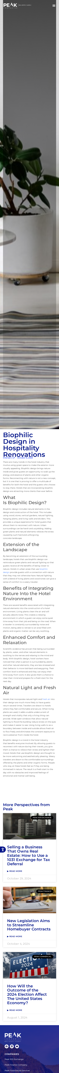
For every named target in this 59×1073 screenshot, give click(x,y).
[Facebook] (7, 1046)
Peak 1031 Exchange (14, 1059)
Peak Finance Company (16, 1065)
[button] (54, 5)
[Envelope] (17, 1046)
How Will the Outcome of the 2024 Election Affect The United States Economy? (27, 994)
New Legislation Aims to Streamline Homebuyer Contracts (28, 924)
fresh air (46, 699)
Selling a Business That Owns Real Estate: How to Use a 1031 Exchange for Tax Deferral (28, 855)
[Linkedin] (12, 1046)
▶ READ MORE (14, 871)
